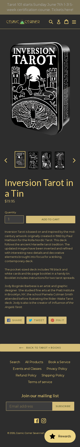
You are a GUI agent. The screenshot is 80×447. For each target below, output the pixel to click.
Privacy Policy (57, 369)
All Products (34, 362)
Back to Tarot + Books (43, 347)
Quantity (10, 212)
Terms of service (40, 382)
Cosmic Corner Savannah (30, 433)
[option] (20, 159)
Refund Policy (26, 375)
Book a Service (59, 362)
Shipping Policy (53, 375)
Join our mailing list (40, 395)
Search (15, 362)
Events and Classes (27, 369)
